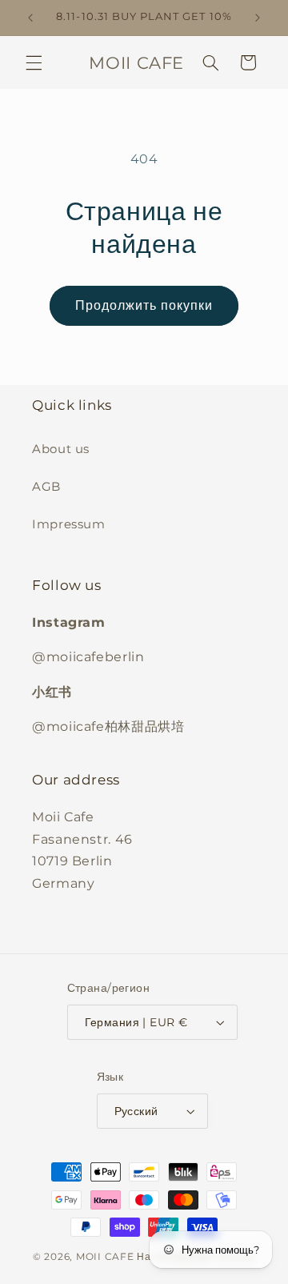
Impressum (69, 524)
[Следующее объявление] (257, 17)
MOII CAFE (105, 1256)
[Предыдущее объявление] (30, 17)
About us (61, 449)
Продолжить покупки (144, 305)
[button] (33, 62)
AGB (46, 486)
